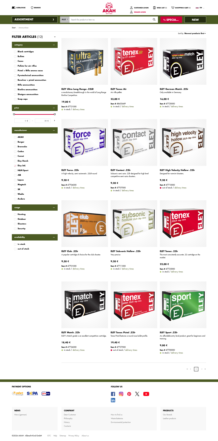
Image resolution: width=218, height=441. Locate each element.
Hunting (21, 214)
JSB (19, 175)
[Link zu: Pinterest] (129, 394)
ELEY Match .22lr (70, 332)
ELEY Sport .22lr (169, 332)
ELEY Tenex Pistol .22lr (123, 332)
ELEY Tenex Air (119, 89)
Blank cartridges (26, 52)
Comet (21, 156)
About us (85, 435)
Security (21, 229)
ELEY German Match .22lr (174, 89)
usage (17, 207)
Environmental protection (121, 422)
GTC (49, 435)
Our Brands (167, 414)
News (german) (20, 414)
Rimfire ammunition (27, 90)
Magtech (22, 185)
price (16, 108)
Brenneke (22, 147)
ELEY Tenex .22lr (169, 251)
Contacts (67, 426)
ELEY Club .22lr (69, 251)
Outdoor (22, 219)
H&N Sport (23, 170)
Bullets (21, 56)
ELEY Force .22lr (70, 170)
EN (201, 7)
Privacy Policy (74, 435)
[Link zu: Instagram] (121, 394)
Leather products (169, 418)
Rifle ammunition (26, 85)
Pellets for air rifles (27, 66)
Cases (20, 61)
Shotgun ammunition (28, 94)
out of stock (23, 249)
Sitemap (63, 435)
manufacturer (20, 130)
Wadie (21, 194)
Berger (21, 142)
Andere (21, 199)
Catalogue (20, 7)
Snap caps (23, 99)
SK (19, 189)
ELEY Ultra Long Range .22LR (77, 89)
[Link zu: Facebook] (113, 394)
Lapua (21, 180)
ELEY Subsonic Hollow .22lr (126, 251)
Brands (37, 7)
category (18, 45)
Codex (21, 151)
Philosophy (68, 418)
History (67, 422)
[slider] (14, 114)
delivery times (79, 109)
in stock (21, 244)
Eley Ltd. (22, 166)
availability (19, 237)
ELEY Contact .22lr (121, 170)
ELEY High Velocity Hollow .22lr (177, 170)
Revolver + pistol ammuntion (32, 80)
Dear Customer (70, 414)
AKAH (21, 137)
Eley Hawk (23, 161)
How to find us (116, 414)
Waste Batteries (117, 418)
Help (55, 435)
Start (14, 27)
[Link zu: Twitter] (137, 394)
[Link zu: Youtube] (146, 394)
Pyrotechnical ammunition (31, 75)
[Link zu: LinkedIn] (113, 400)
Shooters (22, 224)
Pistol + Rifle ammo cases (30, 71)
